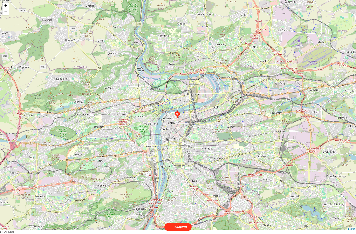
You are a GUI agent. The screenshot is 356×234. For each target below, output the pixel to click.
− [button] (5, 11)
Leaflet (351, 228)
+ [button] (5, 5)
